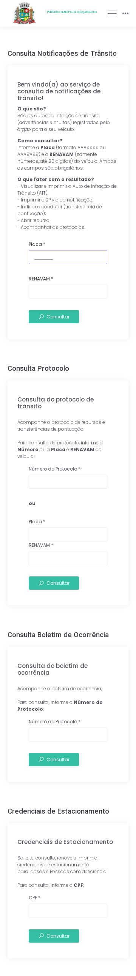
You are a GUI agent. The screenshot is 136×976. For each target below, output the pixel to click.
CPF (34, 897)
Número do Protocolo (54, 469)
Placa (37, 244)
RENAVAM (41, 278)
